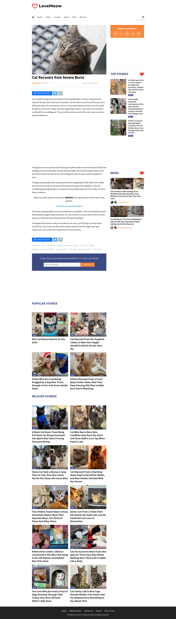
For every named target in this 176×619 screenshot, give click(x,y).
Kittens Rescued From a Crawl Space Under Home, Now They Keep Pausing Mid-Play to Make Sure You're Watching (87, 383)
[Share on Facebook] (42, 93)
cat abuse (73, 249)
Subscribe (87, 264)
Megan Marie (122, 228)
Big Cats (83, 17)
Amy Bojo (36, 83)
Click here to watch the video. (69, 206)
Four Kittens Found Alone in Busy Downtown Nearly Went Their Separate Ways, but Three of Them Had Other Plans (50, 516)
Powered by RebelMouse (140, 19)
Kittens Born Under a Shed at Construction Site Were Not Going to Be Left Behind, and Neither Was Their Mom (50, 556)
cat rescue (51, 246)
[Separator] (60, 93)
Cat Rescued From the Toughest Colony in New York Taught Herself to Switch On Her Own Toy (87, 344)
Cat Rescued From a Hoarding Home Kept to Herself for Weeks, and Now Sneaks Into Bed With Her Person (87, 476)
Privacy (98, 611)
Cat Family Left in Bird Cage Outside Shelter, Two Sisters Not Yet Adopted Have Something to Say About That (87, 596)
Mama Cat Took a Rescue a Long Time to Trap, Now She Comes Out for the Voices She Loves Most (50, 475)
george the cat (84, 249)
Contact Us (88, 611)
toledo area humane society (67, 246)
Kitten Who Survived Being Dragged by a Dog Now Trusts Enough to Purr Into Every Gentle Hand (50, 383)
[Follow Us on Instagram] (127, 34)
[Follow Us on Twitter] (121, 34)
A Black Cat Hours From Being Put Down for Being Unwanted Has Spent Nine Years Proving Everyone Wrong (48, 436)
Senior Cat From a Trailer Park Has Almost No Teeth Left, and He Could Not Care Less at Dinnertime (88, 516)
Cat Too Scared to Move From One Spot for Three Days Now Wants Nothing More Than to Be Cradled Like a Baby (88, 556)
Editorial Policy (75, 611)
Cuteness (57, 17)
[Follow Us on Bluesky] (133, 34)
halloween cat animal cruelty (43, 249)
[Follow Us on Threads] (139, 34)
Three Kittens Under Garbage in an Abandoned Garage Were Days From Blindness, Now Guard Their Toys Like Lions (125, 195)
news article (97, 249)
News (74, 17)
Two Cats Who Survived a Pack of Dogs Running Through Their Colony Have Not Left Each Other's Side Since (50, 596)
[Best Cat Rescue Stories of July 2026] (50, 325)
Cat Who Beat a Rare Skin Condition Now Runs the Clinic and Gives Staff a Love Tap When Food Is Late (87, 436)
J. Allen (120, 202)
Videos (48, 17)
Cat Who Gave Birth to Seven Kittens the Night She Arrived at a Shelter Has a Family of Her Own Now (136, 86)
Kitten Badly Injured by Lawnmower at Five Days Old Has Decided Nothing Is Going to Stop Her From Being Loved (136, 106)
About (64, 611)
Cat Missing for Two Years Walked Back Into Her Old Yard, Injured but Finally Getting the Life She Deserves (126, 221)
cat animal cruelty (87, 246)
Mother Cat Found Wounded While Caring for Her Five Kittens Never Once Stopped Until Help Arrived (136, 127)
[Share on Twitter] (55, 93)
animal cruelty (61, 249)
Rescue (66, 17)
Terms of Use (109, 611)
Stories (39, 17)
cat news (35, 246)
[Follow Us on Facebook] (116, 34)
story (43, 246)
